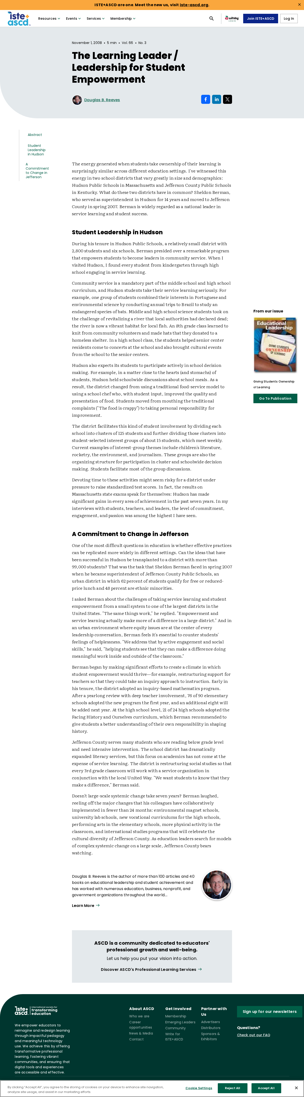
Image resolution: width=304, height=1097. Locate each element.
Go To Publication (275, 398)
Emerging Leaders (180, 1022)
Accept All (266, 1088)
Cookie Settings (198, 1088)
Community (175, 1028)
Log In (289, 18)
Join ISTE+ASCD (261, 18)
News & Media (141, 1033)
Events (71, 18)
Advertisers (210, 1022)
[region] (152, 1088)
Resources (47, 18)
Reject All (232, 1088)
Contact (136, 1039)
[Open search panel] (211, 18)
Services (94, 18)
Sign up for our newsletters (270, 1011)
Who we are (139, 1016)
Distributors (210, 1027)
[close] (299, 4)
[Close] (296, 1088)
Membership (121, 18)
